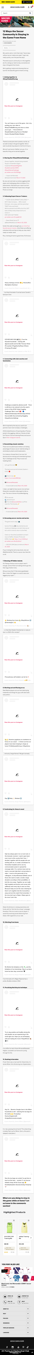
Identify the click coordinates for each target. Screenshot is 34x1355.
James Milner (19, 1121)
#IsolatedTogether (16, 165)
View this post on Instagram (13, 106)
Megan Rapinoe (19, 974)
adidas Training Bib (24, 1237)
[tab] (17, 1309)
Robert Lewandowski (21, 288)
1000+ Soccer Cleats (8, 2)
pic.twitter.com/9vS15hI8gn (13, 172)
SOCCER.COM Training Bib (9, 1237)
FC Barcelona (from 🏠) (22, 626)
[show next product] (31, 1237)
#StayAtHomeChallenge (12, 170)
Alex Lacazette (19, 1044)
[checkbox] (14, 1220)
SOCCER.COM (19, 137)
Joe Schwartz (8, 43)
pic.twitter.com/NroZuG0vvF (13, 541)
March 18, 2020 (22, 485)
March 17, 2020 (20, 178)
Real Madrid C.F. (20, 749)
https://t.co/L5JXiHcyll (21, 539)
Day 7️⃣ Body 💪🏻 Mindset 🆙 (13, 798)
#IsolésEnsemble (10, 168)
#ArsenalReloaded (12, 482)
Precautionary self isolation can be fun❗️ (17, 677)
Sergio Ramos (19, 801)
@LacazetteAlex (17, 502)
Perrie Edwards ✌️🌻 (21, 680)
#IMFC (17, 168)
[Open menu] (3, 8)
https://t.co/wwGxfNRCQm (13, 478)
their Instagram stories (13, 437)
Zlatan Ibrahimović (20, 900)
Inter (16, 351)
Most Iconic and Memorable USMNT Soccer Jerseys (16, 1284)
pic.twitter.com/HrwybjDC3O (13, 217)
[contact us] (17, 1342)
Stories (6, 47)
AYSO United (18, 421)
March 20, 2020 (22, 222)
